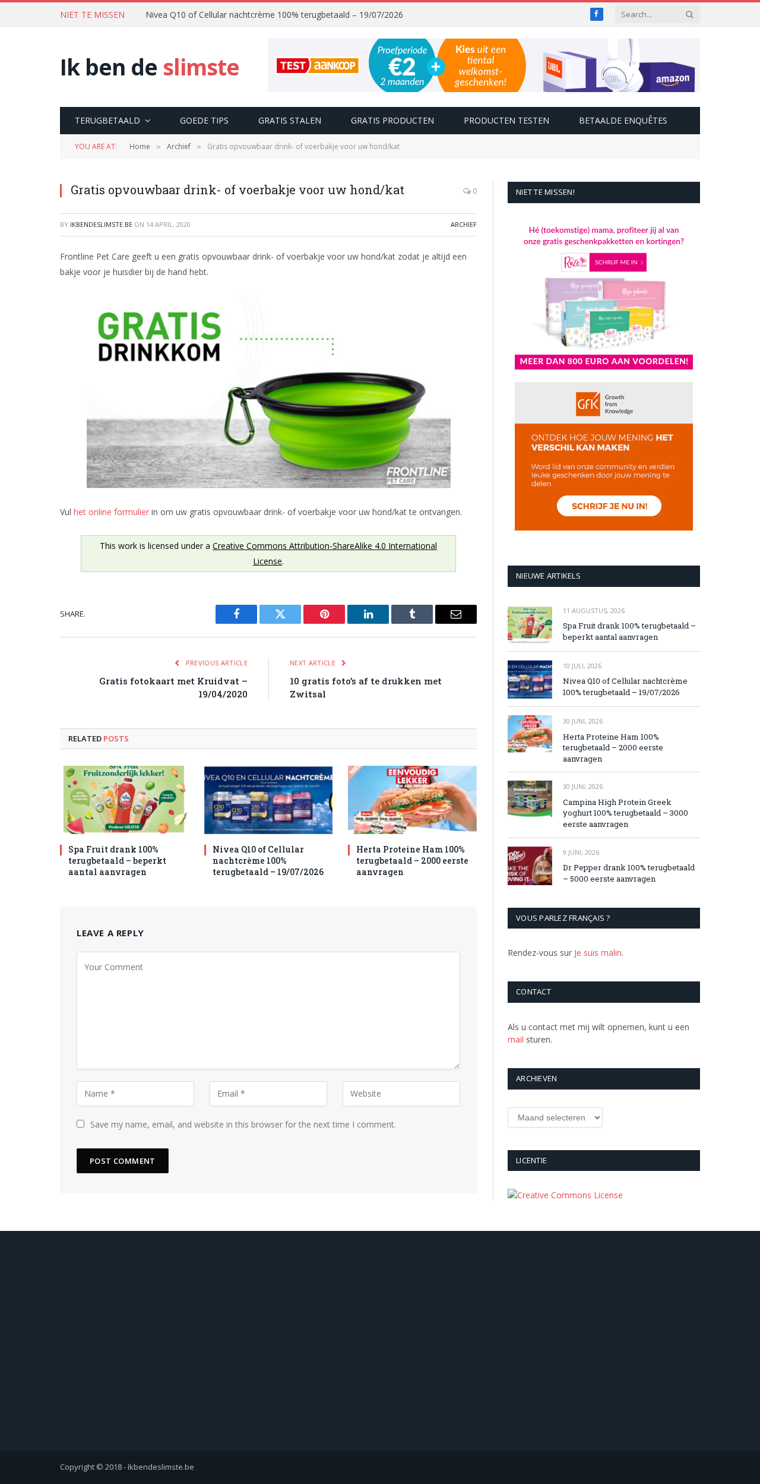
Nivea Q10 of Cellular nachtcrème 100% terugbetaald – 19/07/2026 (274, 15)
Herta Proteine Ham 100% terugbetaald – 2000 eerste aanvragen (412, 860)
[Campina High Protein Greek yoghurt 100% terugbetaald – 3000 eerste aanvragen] (530, 800)
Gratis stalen (289, 120)
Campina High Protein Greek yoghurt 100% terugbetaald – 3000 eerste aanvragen (625, 813)
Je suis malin (598, 952)
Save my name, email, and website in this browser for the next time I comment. (243, 1124)
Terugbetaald (107, 120)
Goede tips (204, 120)
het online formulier (111, 511)
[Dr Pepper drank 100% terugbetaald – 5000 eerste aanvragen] (530, 866)
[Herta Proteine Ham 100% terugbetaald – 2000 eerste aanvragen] (412, 800)
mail (516, 1039)
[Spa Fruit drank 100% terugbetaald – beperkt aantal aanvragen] (124, 800)
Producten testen (506, 120)
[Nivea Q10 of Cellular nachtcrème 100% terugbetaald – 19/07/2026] (268, 800)
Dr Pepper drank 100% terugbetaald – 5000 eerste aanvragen (629, 873)
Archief (464, 224)
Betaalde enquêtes (623, 120)
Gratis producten (392, 120)
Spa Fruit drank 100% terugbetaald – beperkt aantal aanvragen (117, 860)
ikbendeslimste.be (101, 224)
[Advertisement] (380, 1341)
